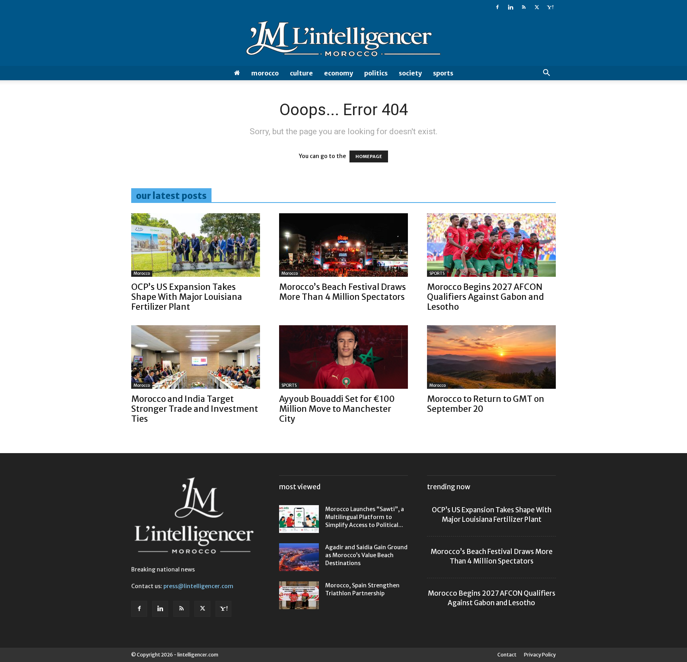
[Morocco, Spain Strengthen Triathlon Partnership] (299, 595)
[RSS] (524, 7)
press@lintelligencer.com (198, 586)
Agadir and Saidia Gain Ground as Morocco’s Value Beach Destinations (366, 555)
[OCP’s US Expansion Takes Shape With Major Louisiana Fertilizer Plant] (195, 245)
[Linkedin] (510, 7)
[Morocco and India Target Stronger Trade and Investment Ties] (195, 357)
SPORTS (443, 73)
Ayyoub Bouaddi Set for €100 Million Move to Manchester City (337, 409)
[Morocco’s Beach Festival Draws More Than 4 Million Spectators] (343, 245)
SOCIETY (410, 73)
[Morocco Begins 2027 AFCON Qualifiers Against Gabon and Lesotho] (491, 245)
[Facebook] (497, 7)
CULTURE (301, 73)
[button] (546, 73)
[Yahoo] (550, 7)
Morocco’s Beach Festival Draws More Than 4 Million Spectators (342, 292)
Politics (376, 73)
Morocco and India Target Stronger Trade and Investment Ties (194, 409)
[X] (537, 7)
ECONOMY (338, 73)
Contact (506, 655)
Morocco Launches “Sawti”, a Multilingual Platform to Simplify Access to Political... (364, 517)
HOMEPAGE (368, 156)
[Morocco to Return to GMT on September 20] (491, 357)
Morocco (265, 73)
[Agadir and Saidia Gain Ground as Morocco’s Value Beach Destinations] (299, 557)
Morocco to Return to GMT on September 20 (485, 404)
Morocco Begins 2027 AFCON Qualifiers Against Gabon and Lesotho (485, 297)
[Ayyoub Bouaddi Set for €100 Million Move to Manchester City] (343, 357)
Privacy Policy (540, 655)
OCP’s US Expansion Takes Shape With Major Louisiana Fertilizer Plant (186, 297)
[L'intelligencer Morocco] (343, 40)
